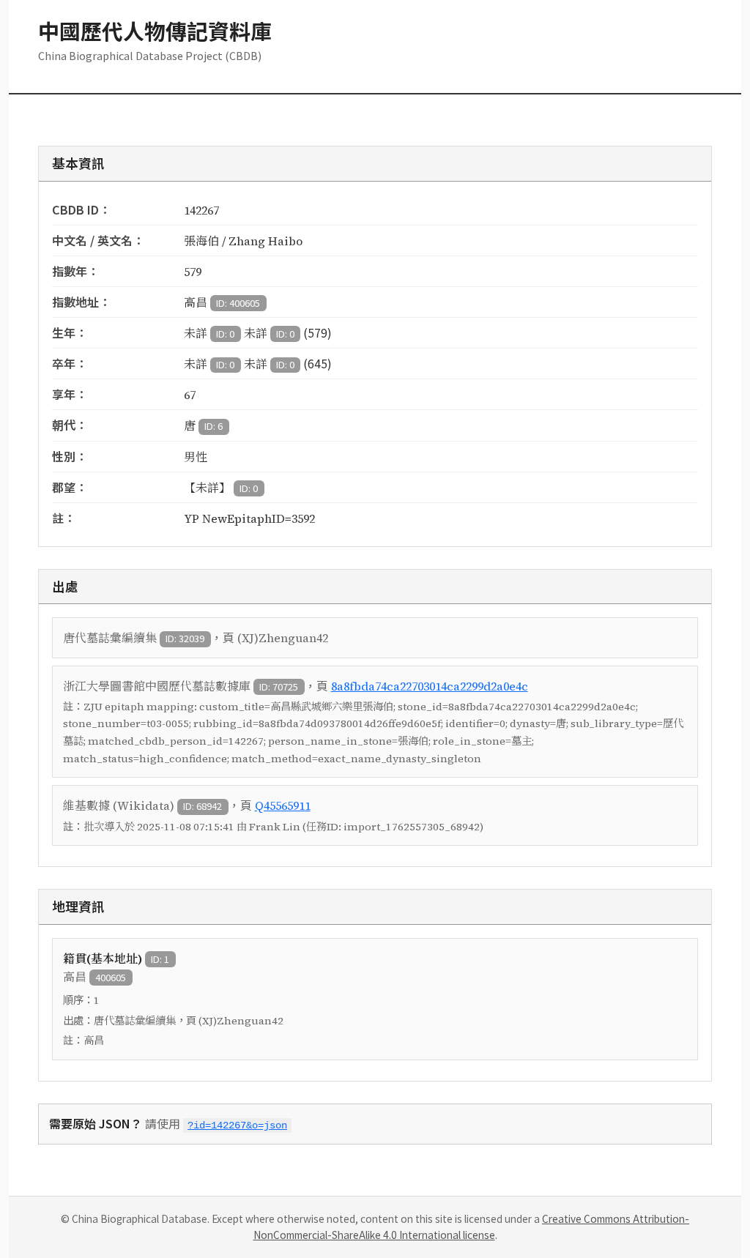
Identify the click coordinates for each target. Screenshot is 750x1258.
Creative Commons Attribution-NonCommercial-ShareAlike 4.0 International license (471, 1226)
